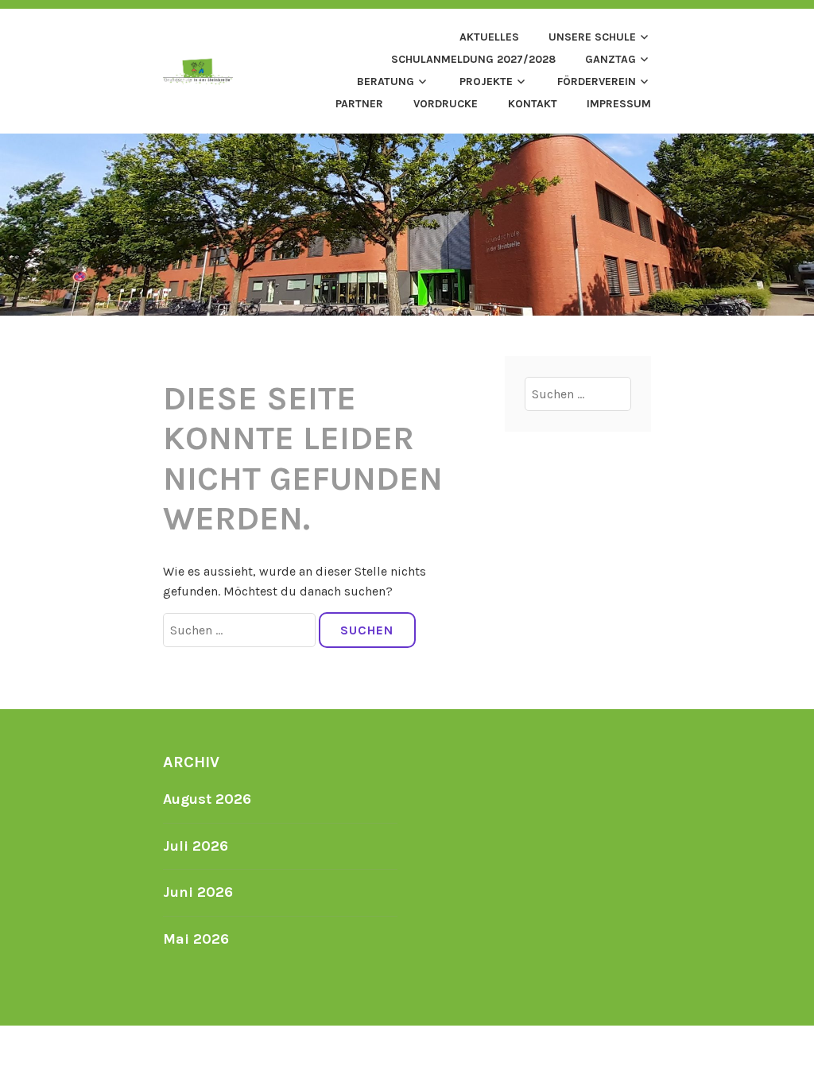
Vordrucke (445, 104)
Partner (359, 104)
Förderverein (596, 81)
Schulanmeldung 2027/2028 (473, 59)
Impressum (619, 104)
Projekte (486, 81)
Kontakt (532, 104)
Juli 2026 (195, 846)
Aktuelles (489, 37)
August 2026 (207, 799)
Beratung (385, 81)
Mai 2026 (196, 939)
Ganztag (610, 59)
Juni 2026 (198, 892)
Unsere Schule (592, 37)
